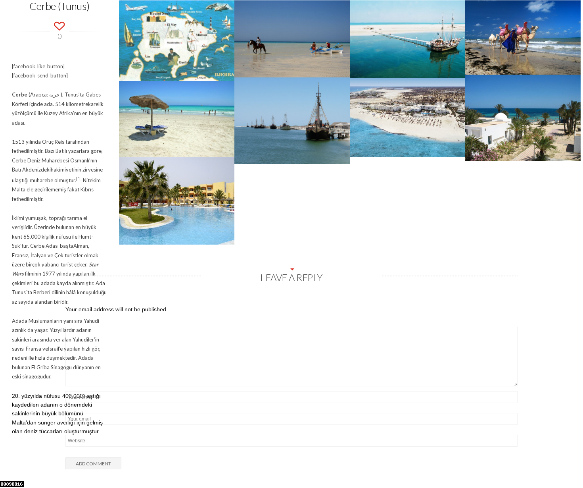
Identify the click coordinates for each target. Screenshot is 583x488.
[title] (567, 465)
